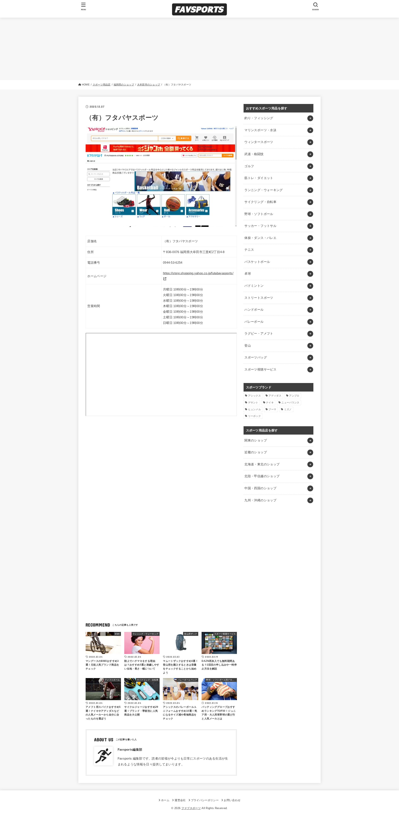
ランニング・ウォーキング (263, 190)
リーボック (254, 416)
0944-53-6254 (172, 262)
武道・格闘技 (254, 154)
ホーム (165, 800)
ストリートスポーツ (258, 297)
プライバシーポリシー (205, 800)
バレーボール (254, 321)
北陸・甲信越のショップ (262, 476)
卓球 (247, 273)
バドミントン (254, 285)
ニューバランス (290, 402)
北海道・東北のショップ (262, 464)
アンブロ (294, 395)
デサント (253, 402)
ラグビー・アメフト (258, 333)
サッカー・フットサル (260, 225)
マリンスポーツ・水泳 (260, 130)
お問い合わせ (232, 800)
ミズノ (288, 409)
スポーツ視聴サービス (260, 369)
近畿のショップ (255, 452)
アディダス (274, 395)
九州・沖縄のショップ (260, 500)
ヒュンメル (254, 409)
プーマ (272, 409)
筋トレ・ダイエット (258, 178)
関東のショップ (255, 440)
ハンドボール (254, 309)
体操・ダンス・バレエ (260, 238)
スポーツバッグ (255, 357)
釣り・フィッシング (258, 118)
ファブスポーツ (191, 808)
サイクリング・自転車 (260, 202)
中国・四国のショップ (260, 488)
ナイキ (270, 402)
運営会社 (180, 800)
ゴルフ (249, 166)
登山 (247, 345)
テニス (249, 249)
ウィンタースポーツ (258, 142)
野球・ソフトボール (258, 214)
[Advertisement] (199, 49)
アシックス (254, 395)
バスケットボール (257, 261)
